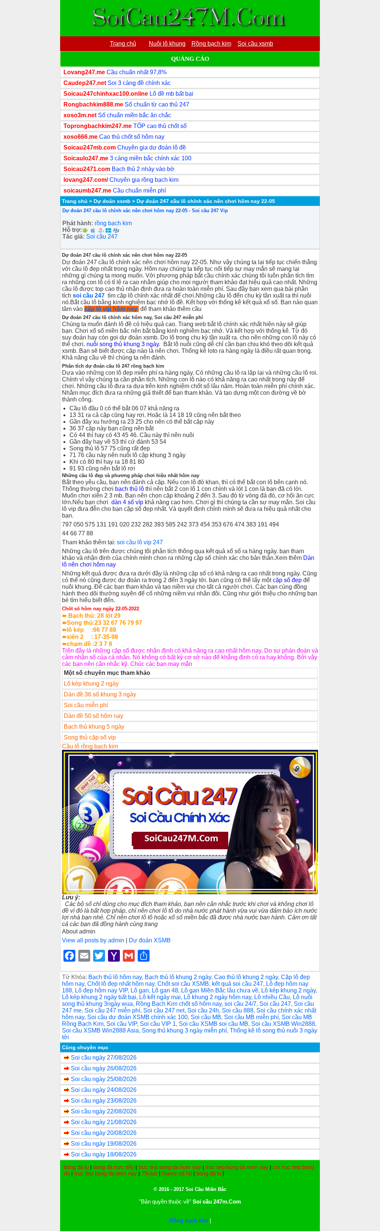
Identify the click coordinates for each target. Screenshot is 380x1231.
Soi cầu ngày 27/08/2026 (104, 1057)
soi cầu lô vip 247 (140, 542)
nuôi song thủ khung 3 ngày (122, 344)
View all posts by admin (93, 940)
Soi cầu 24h (203, 1010)
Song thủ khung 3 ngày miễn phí (184, 1030)
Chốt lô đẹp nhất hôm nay (120, 984)
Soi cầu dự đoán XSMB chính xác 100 (137, 1017)
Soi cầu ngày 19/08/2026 (104, 1143)
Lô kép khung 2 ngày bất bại (99, 997)
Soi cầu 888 (237, 1010)
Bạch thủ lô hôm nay (115, 977)
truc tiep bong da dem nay (105, 1173)
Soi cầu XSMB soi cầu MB (213, 1024)
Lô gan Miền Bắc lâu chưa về (219, 990)
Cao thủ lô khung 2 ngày (246, 977)
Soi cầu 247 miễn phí (112, 1010)
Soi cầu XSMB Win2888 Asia (100, 1030)
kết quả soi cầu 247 (237, 984)
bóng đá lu (76, 1167)
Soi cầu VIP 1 (158, 1024)
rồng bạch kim (113, 223)
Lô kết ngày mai (160, 997)
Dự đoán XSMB (150, 940)
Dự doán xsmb (112, 201)
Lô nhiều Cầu (272, 997)
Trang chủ (75, 201)
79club (149, 1173)
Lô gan (140, 990)
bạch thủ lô (129, 489)
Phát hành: (77, 223)
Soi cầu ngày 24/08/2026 (104, 1090)
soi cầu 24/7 (240, 1004)
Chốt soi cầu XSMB (183, 984)
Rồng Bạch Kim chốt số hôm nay (179, 1004)
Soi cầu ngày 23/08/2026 (104, 1100)
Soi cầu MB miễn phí (251, 1017)
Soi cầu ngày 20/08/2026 (104, 1133)
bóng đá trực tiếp (113, 1167)
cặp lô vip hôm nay (110, 309)
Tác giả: (73, 236)
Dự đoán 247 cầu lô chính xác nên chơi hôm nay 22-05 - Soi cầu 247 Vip (145, 210)
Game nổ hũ (177, 1173)
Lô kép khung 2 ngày (288, 990)
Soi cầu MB (206, 1017)
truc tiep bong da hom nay (169, 1167)
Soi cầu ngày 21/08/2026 (104, 1122)
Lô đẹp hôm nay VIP (101, 990)
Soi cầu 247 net (163, 1010)
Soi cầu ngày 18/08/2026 (104, 1154)
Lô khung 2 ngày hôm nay (217, 997)
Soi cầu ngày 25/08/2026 (104, 1079)
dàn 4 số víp (127, 502)
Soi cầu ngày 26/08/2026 (104, 1068)
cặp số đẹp (287, 580)
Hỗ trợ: (72, 230)
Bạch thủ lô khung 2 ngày (178, 977)
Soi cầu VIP (122, 1024)
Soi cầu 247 (102, 236)
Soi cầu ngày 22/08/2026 (104, 1111)
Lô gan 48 (165, 990)
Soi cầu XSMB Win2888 (283, 1024)
